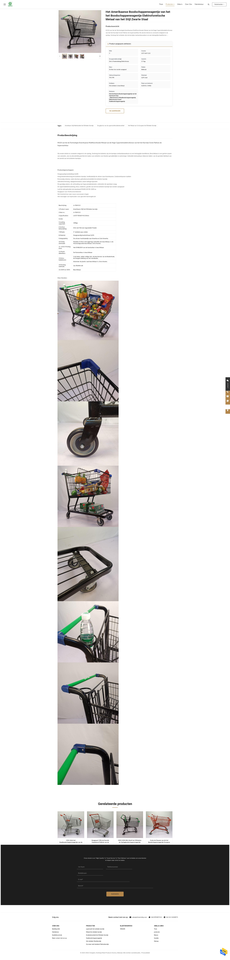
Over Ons (188, 4)
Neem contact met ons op (59, 938)
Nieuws (156, 935)
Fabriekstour (199, 4)
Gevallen (156, 938)
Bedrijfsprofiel (56, 929)
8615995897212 (156, 917)
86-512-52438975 (172, 917)
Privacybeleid (145, 953)
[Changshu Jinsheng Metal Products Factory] (10, 4)
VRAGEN (122, 929)
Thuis (161, 4)
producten (157, 932)
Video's (179, 4)
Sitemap (156, 941)
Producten (170, 4)
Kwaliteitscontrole (57, 935)
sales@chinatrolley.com (139, 917)
